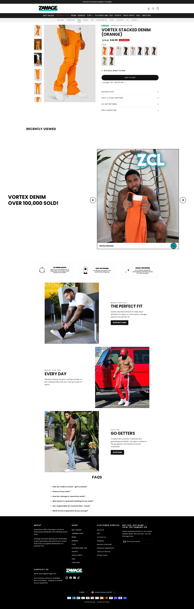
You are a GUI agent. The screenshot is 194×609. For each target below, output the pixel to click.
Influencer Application (105, 548)
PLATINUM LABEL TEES (104, 15)
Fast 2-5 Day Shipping (112, 98)
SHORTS (117, 15)
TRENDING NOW (62, 15)
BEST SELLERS (48, 15)
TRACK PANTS (129, 15)
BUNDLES (81, 15)
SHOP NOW (117, 452)
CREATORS (146, 15)
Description (108, 92)
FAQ (98, 533)
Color (104, 45)
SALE (138, 15)
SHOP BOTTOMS (119, 322)
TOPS (89, 15)
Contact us (101, 537)
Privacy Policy (102, 555)
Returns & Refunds (104, 544)
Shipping (100, 541)
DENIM (73, 15)
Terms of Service (103, 551)
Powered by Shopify (103, 602)
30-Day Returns (109, 104)
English (82, 592)
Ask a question (109, 110)
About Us (100, 530)
